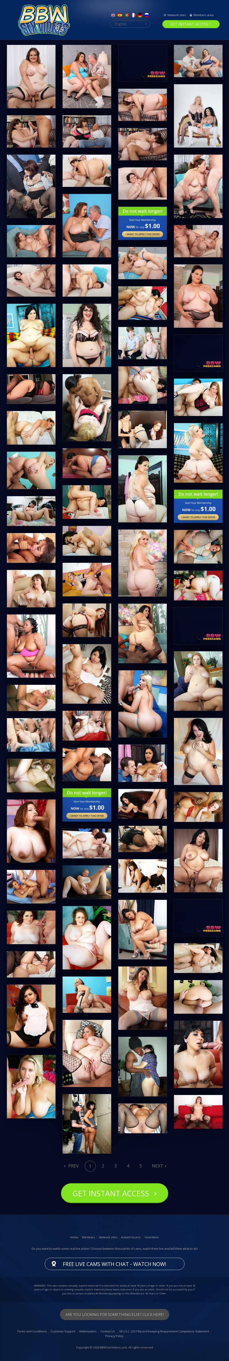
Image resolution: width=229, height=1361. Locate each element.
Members (88, 1237)
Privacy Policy (114, 1336)
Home (74, 1237)
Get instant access (189, 24)
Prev (73, 1166)
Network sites (177, 15)
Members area (203, 15)
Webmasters (88, 1331)
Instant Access (131, 1237)
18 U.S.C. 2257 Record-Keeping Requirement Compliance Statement (164, 1331)
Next (157, 1166)
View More (151, 1237)
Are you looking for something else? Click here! (115, 1314)
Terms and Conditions (32, 1331)
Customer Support (63, 1331)
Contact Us (107, 1331)
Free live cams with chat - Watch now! (114, 1264)
